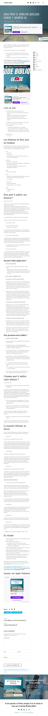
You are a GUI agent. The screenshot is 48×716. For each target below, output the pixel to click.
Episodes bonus (38, 61)
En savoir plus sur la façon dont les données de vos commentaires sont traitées (17, 671)
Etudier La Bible (8, 2)
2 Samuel (37, 55)
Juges (36, 64)
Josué (36, 62)
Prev (6, 618)
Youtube (38, 693)
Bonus (36, 59)
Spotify (30, 693)
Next (5, 623)
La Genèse (5, 21)
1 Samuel (37, 53)
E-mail (19, 651)
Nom (5, 651)
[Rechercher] (42, 46)
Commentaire (7, 638)
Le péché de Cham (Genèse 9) (18, 564)
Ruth (36, 68)
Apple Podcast (34, 690)
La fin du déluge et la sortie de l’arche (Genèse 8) (15, 620)
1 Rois (36, 52)
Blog (36, 57)
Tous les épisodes (11, 21)
